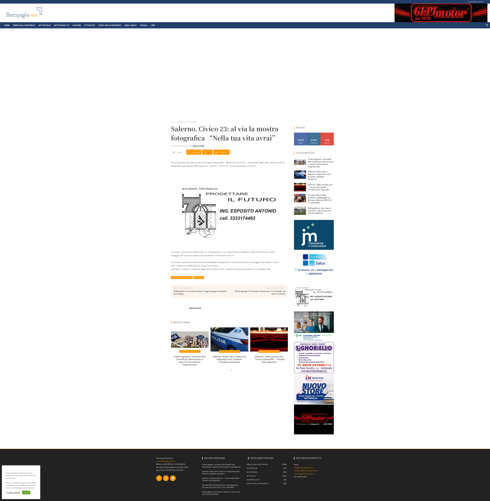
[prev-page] (227, 370)
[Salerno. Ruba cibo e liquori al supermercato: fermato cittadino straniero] (229, 339)
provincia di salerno (181, 278)
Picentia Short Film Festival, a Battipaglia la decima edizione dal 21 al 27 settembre (320, 199)
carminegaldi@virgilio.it (304, 473)
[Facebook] (159, 478)
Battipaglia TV (61, 25)
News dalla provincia (24, 25)
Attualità (89, 25)
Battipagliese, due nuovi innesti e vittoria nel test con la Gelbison (319, 210)
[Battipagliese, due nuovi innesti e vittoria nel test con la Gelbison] (300, 211)
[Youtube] (173, 478)
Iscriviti (327, 134)
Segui (314, 134)
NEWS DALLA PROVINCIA (187, 122)
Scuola (143, 25)
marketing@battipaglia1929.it (306, 470)
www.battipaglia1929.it (166, 461)
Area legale (130, 25)
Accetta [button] (26, 492)
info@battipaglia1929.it (303, 467)
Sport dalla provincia (109, 25)
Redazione (198, 146)
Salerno (199, 278)
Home (7, 25)
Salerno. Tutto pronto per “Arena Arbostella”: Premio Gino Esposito (269, 359)
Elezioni (77, 25)
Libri (153, 25)
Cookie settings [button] (13, 492)
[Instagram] (166, 478)
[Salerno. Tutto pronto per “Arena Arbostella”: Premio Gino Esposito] (269, 339)
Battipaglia (45, 25)
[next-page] (231, 370)
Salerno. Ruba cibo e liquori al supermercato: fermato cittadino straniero (229, 359)
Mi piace (300, 134)
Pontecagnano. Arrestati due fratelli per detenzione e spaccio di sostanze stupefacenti (190, 360)
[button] (487, 25)
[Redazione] (180, 308)
